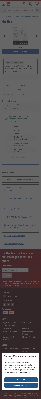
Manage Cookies (21, 385)
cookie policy (10, 372)
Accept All (21, 380)
